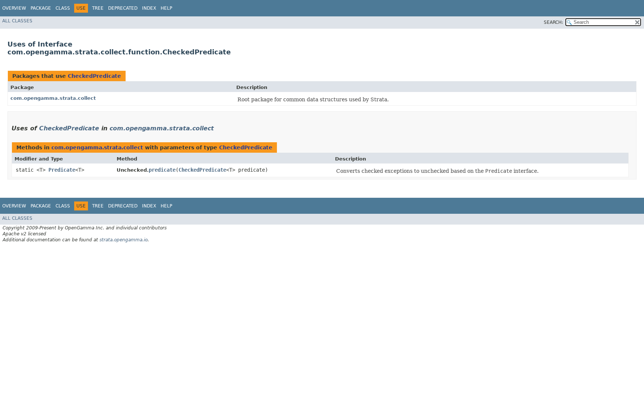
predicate (162, 170)
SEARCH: (553, 22)
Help (166, 8)
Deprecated (123, 8)
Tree (98, 8)
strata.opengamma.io (124, 239)
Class (63, 8)
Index (149, 8)
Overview (14, 8)
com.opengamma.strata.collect (53, 98)
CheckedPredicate (94, 76)
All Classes (17, 20)
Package (41, 8)
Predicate (61, 170)
